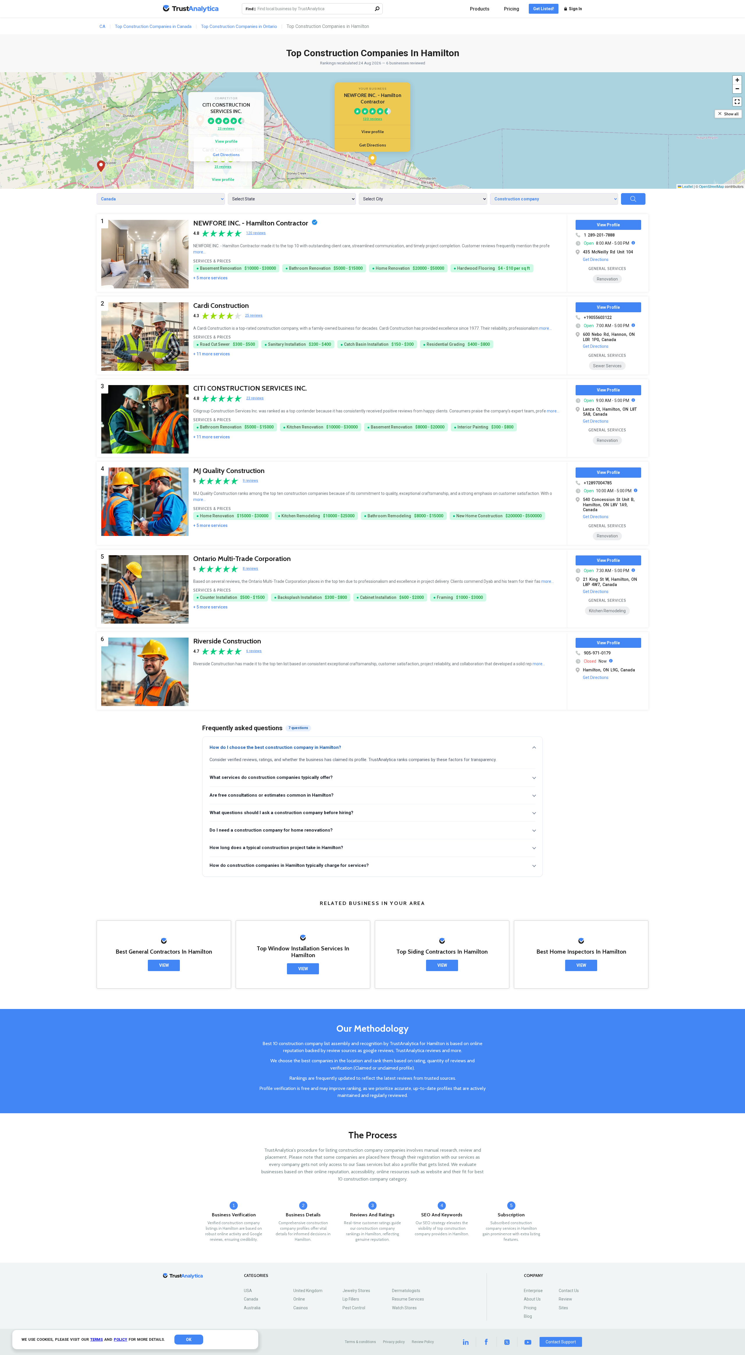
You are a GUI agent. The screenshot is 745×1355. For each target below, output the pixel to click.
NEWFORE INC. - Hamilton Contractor (251, 223)
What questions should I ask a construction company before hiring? (281, 812)
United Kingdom (307, 1290)
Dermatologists (406, 1290)
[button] (372, 159)
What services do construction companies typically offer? (271, 777)
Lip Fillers (351, 1299)
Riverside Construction (227, 641)
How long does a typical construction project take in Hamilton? (276, 847)
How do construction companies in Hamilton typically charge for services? (289, 865)
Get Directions (372, 145)
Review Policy (423, 1342)
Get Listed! (543, 8)
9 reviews (250, 481)
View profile (372, 131)
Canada (251, 1299)
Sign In (575, 8)
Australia (252, 1307)
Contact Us (569, 1290)
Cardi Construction (221, 305)
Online (299, 1299)
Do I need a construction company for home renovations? (271, 830)
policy (120, 1339)
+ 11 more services (211, 354)
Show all (731, 114)
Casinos (300, 1307)
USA (248, 1290)
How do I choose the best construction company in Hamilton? (275, 747)
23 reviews (226, 128)
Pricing (511, 9)
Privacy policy (394, 1342)
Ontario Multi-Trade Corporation (242, 558)
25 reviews (222, 166)
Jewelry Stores (356, 1290)
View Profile (608, 225)
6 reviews (254, 651)
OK (188, 1339)
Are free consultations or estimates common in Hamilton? (272, 795)
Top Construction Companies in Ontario (239, 26)
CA (102, 26)
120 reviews (372, 119)
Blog (528, 1316)
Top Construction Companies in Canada (153, 26)
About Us (532, 1299)
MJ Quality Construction (229, 470)
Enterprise (533, 1290)
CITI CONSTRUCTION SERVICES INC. (250, 388)
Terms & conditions (360, 1342)
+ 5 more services (210, 278)
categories (256, 1275)
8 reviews (250, 569)
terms (96, 1339)
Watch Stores (404, 1307)
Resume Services (408, 1299)
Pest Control (354, 1307)
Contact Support (561, 1342)
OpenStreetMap (711, 186)
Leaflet (687, 186)
